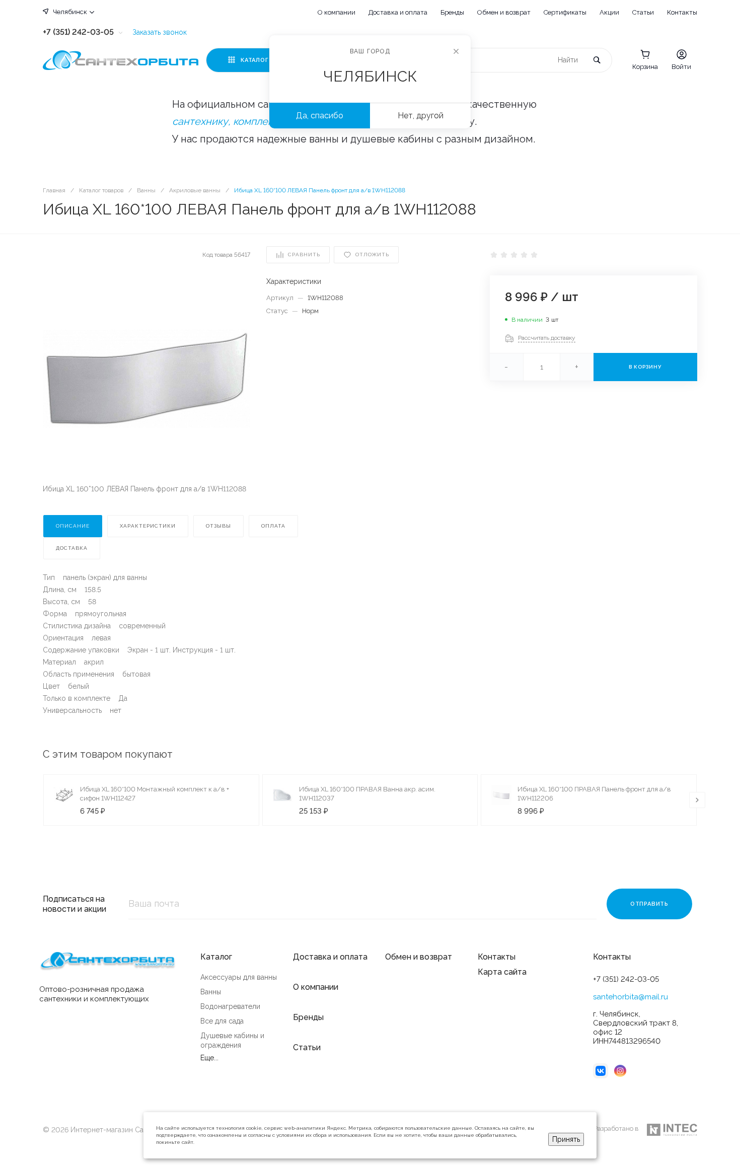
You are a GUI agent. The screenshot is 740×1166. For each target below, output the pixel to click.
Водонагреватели (230, 1006)
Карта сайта (502, 972)
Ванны (210, 992)
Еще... (209, 1058)
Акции (609, 12)
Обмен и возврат (504, 12)
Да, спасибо (319, 115)
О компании (336, 12)
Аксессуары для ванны (238, 977)
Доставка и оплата (397, 12)
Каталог (216, 957)
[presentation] (697, 800)
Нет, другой (420, 115)
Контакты (682, 12)
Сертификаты (565, 12)
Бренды (452, 12)
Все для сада (222, 1021)
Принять (566, 1139)
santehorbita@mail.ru (630, 996)
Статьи (643, 12)
